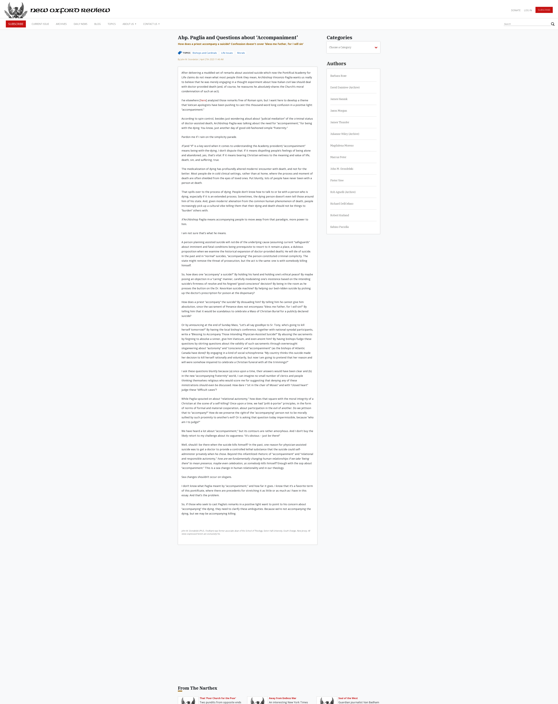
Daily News (80, 24)
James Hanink (338, 99)
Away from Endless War (282, 698)
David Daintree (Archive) (345, 87)
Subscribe (544, 9)
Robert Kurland (339, 215)
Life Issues (227, 52)
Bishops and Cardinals (205, 52)
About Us (128, 24)
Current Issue (40, 24)
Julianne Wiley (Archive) (344, 134)
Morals (241, 52)
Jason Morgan (338, 110)
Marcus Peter (338, 157)
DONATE (516, 10)
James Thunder (339, 122)
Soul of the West (348, 698)
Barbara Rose (338, 75)
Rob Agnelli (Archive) (343, 192)
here (203, 100)
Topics (112, 24)
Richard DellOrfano (341, 203)
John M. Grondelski (341, 168)
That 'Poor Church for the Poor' (218, 698)
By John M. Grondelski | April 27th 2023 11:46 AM (200, 59)
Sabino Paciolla (339, 227)
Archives (61, 24)
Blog (97, 24)
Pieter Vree (337, 180)
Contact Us (150, 24)
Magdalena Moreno (342, 145)
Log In (528, 10)
